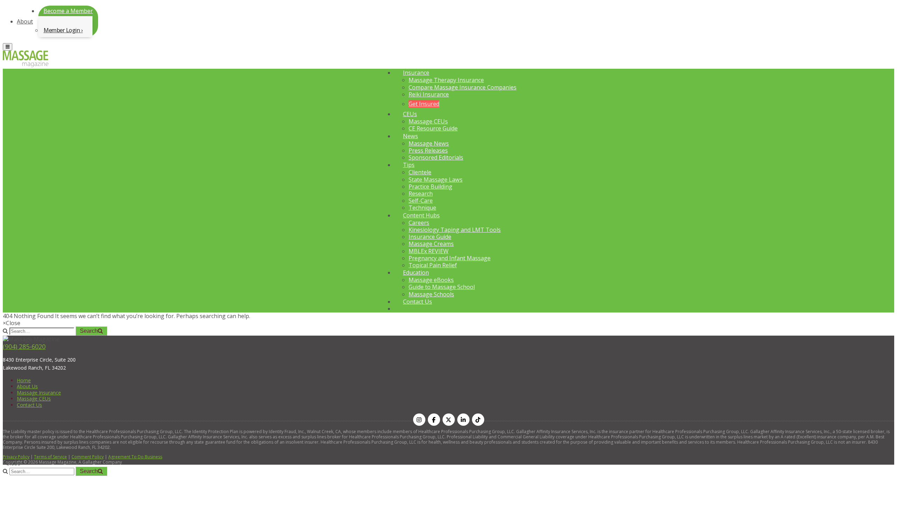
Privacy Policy (16, 457)
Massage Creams (431, 244)
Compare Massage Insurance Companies (462, 87)
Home (24, 380)
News (410, 136)
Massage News (429, 143)
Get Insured (424, 104)
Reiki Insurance (429, 94)
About (25, 21)
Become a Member (68, 11)
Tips (409, 165)
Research (421, 193)
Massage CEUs (428, 121)
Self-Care (421, 200)
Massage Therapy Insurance (446, 80)
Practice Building (430, 186)
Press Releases (428, 150)
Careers (419, 223)
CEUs (410, 114)
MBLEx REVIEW (428, 251)
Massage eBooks (431, 280)
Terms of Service (50, 457)
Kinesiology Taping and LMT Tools (455, 230)
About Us (27, 386)
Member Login (61, 30)
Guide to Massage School (442, 287)
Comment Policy (87, 457)
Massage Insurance (39, 392)
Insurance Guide (430, 237)
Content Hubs (421, 215)
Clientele (420, 172)
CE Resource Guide (433, 128)
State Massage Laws (436, 179)
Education (416, 272)
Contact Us (417, 301)
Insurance (416, 72)
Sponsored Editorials (436, 157)
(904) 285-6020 (24, 346)
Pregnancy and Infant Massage (450, 258)
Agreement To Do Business (135, 457)
